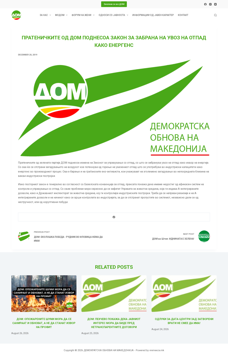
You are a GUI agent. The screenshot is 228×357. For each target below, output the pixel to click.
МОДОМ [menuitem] (59, 15)
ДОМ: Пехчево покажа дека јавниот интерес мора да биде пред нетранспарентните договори (114, 323)
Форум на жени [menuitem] (81, 15)
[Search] (215, 15)
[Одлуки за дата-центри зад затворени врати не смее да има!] (184, 293)
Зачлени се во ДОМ (114, 4)
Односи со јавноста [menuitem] (112, 15)
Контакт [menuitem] (183, 15)
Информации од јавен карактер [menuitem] (153, 15)
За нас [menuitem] (44, 15)
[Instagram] (210, 4)
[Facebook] (205, 4)
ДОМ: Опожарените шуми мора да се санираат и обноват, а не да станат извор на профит (43, 323)
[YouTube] (215, 4)
